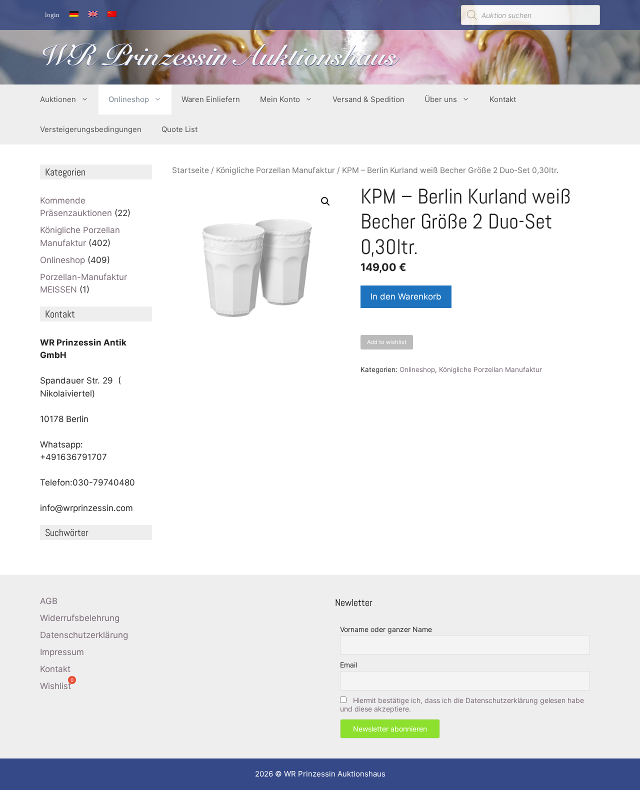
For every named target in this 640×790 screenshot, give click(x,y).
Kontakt (503, 99)
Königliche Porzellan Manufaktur (275, 170)
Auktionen (58, 99)
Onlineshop (128, 99)
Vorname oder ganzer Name (386, 629)
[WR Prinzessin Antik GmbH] (220, 57)
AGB (49, 601)
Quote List (180, 129)
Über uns (440, 99)
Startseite (190, 170)
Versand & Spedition (368, 99)
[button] (325, 201)
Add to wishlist (386, 342)
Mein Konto (280, 99)
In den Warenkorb (406, 297)
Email (348, 664)
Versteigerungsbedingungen (91, 129)
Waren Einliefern (211, 99)
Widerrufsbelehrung (80, 618)
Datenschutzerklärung (84, 635)
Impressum (62, 652)
